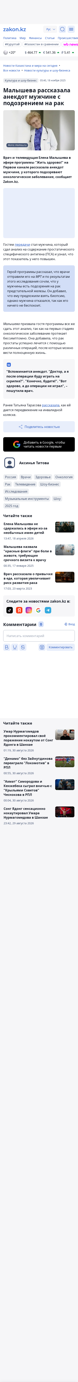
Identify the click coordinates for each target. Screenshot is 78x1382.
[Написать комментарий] (39, 636)
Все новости (11, 70)
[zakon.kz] (14, 29)
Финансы (35, 38)
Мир (23, 38)
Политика (9, 38)
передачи (22, 244)
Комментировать (60, 647)
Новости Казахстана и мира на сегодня (30, 65)
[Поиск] (62, 29)
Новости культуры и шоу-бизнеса (47, 70)
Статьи (50, 38)
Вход (71, 624)
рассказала (50, 405)
